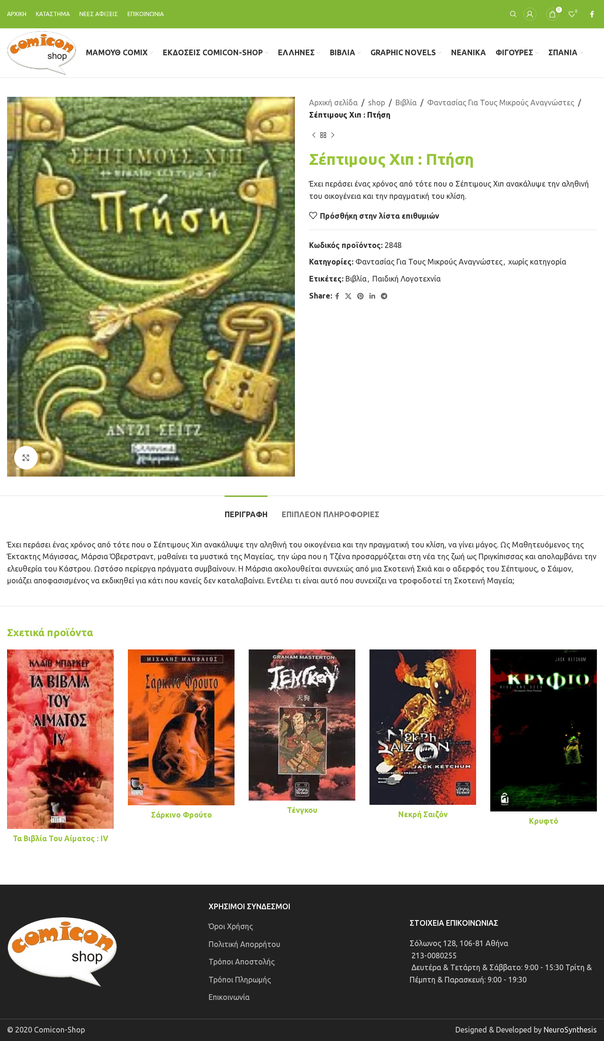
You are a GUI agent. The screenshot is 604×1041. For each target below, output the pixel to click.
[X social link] (348, 296)
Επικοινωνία (229, 997)
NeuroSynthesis (570, 1029)
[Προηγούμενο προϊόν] (314, 135)
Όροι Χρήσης (231, 926)
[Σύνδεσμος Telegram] (384, 296)
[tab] (246, 509)
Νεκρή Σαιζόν (423, 814)
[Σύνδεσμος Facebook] (592, 14)
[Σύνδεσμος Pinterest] (360, 296)
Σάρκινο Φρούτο (181, 815)
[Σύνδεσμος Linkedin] (372, 296)
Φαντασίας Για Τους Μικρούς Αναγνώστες (500, 102)
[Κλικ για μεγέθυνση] (26, 457)
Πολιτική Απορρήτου (244, 944)
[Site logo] (41, 52)
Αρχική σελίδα (333, 102)
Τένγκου (302, 810)
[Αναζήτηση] (512, 14)
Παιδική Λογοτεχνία (406, 278)
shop (376, 102)
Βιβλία (406, 102)
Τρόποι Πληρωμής (240, 979)
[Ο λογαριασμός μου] (530, 14)
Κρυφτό (543, 821)
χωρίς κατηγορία (537, 261)
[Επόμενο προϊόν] (332, 135)
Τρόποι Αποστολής (242, 961)
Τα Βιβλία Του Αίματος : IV (61, 838)
